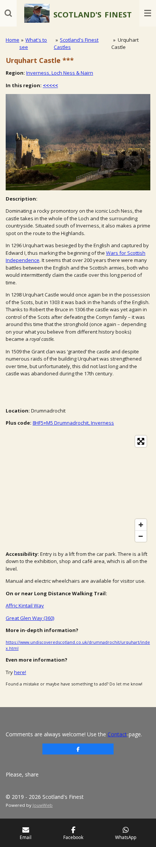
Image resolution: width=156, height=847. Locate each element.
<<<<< (50, 85)
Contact (117, 734)
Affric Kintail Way (25, 605)
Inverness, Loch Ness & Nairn (59, 72)
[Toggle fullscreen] (141, 441)
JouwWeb (43, 805)
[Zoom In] (141, 524)
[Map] (78, 489)
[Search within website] (8, 13)
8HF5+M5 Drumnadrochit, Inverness (73, 422)
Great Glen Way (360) (30, 618)
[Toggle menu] (147, 13)
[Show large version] (78, 142)
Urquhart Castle (124, 43)
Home (12, 39)
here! (20, 672)
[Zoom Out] (141, 536)
